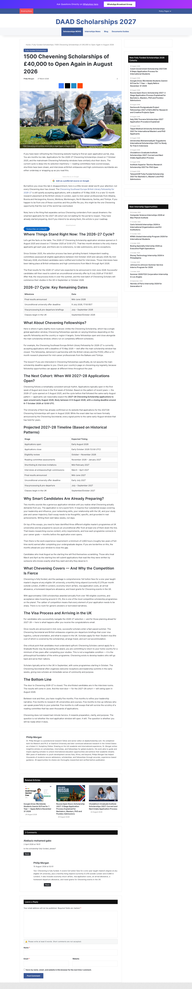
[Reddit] (80, 85)
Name (27, 948)
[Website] (27, 764)
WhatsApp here (90, 4)
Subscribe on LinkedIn (36, 229)
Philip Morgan (29, 79)
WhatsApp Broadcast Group (119, 4)
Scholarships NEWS (72, 31)
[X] (67, 85)
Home (28, 45)
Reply (27, 854)
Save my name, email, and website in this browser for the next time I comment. (59, 970)
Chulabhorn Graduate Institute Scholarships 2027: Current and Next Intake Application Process (103, 806)
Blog (106, 31)
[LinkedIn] (73, 85)
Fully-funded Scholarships (42, 45)
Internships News (92, 31)
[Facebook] (61, 85)
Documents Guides (120, 31)
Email (27, 959)
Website (75, 959)
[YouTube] (40, 764)
